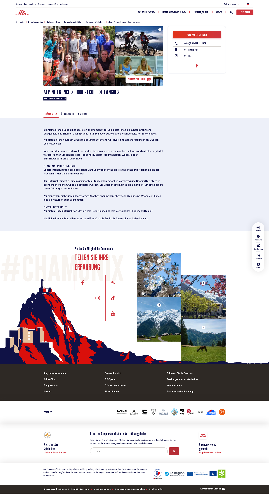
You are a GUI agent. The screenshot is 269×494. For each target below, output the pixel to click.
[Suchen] (231, 12)
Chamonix (42, 4)
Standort (82, 113)
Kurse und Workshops (95, 22)
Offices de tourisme (115, 385)
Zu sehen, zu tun (200, 12)
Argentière (53, 4)
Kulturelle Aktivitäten (73, 22)
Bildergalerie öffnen (136, 79)
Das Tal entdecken (146, 12)
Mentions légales (102, 489)
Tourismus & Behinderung (180, 391)
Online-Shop (49, 379)
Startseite (20, 22)
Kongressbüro (50, 385)
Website (187, 55)
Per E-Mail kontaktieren (197, 34)
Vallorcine (64, 4)
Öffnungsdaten (67, 113)
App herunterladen (210, 452)
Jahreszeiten (230, 4)
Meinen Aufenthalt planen (174, 12)
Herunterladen (174, 385)
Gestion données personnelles (130, 489)
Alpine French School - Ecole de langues (125, 22)
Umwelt (47, 391)
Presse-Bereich (113, 373)
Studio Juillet (156, 489)
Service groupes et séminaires (182, 379)
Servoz (19, 4)
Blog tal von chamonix (54, 373)
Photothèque (112, 391)
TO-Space (110, 379)
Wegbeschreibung (191, 49)
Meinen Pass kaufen (55, 452)
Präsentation (51, 113)
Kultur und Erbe (53, 22)
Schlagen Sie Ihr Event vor (180, 373)
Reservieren (245, 12)
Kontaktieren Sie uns (210, 489)
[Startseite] (22, 12)
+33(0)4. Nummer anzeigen (195, 43)
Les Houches (30, 4)
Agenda (219, 12)
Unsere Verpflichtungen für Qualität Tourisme (66, 489)
